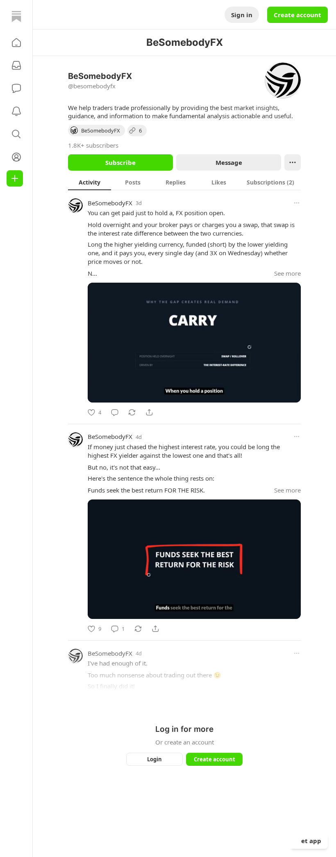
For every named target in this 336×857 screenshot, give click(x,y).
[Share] (149, 412)
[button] (16, 42)
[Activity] (16, 111)
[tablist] (184, 182)
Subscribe (120, 162)
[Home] (16, 16)
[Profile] (16, 157)
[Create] (15, 178)
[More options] (296, 202)
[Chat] (16, 88)
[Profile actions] (292, 162)
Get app (309, 841)
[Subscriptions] (16, 65)
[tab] (89, 182)
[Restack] (132, 412)
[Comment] (115, 412)
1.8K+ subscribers (93, 145)
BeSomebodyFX (110, 203)
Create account (297, 15)
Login (154, 759)
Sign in (241, 15)
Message (229, 162)
